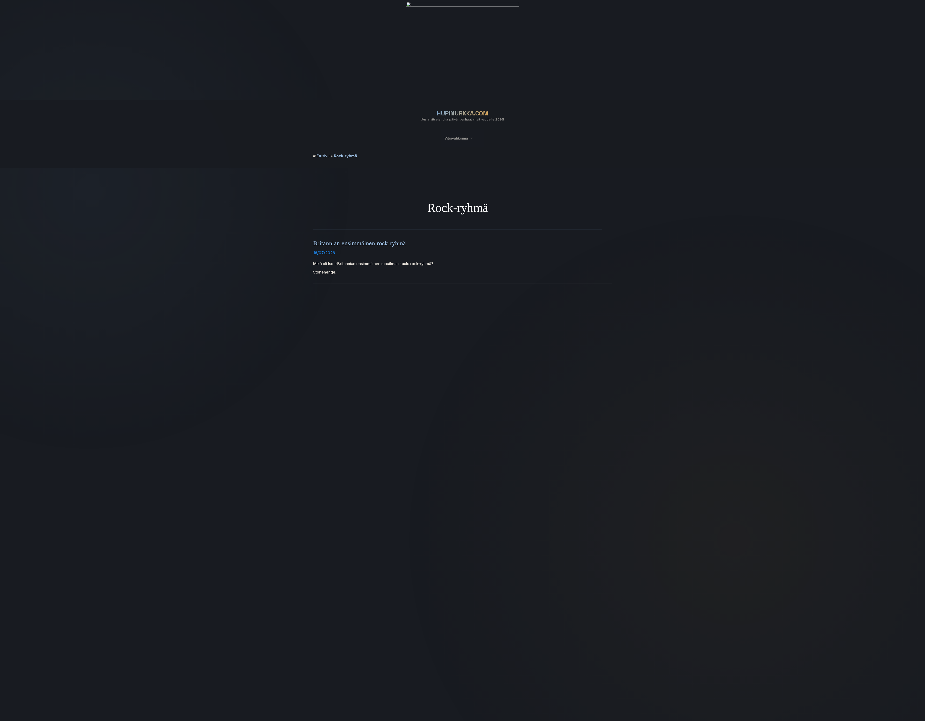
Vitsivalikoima (456, 138)
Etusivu (323, 156)
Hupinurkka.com (462, 113)
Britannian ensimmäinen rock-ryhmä (359, 243)
